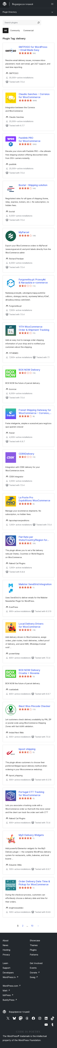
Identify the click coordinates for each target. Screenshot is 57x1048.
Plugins (33, 950)
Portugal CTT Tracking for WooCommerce (31, 793)
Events (33, 968)
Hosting (6, 950)
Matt (6, 990)
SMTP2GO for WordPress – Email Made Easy (33, 48)
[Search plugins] (38, 22)
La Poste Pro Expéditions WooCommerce (34, 499)
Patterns (34, 954)
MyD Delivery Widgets (31, 835)
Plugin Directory (10, 12)
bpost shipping (27, 749)
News (5, 945)
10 (32, 925)
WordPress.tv (10, 977)
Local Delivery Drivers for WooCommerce (31, 625)
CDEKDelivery (26, 453)
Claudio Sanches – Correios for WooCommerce (34, 96)
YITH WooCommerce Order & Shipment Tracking (34, 328)
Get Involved (36, 963)
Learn (5, 963)
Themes (34, 945)
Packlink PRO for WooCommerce (29, 139)
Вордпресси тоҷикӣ (19, 1011)
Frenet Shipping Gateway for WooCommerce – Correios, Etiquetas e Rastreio (35, 412)
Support (6, 968)
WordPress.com (12, 985)
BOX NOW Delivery (29, 369)
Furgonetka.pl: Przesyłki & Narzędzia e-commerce (33, 281)
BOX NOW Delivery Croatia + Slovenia (29, 671)
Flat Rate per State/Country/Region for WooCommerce (33, 539)
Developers (8, 972)
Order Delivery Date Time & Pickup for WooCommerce (34, 883)
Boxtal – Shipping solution (33, 185)
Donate (35, 972)
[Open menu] (53, 4)
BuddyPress (10, 1000)
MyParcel (24, 232)
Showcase (35, 940)
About (5, 940)
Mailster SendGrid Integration (35, 584)
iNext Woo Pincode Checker (34, 706)
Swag (34, 977)
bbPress (8, 995)
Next (38, 925)
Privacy (6, 954)
